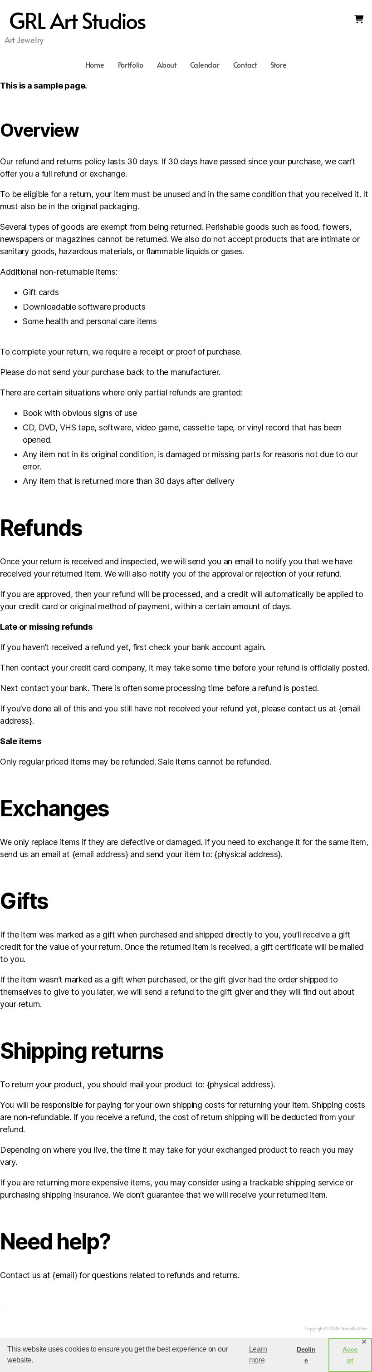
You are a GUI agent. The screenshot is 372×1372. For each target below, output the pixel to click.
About (166, 64)
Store (278, 64)
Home (95, 64)
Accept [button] (350, 1355)
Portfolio (131, 64)
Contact (245, 64)
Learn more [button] (258, 1354)
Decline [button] (306, 1355)
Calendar (205, 64)
